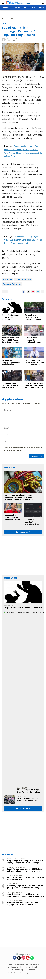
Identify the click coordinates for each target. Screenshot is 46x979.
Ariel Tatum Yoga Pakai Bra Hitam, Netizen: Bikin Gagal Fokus (25, 878)
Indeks (11, 964)
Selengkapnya (22, 532)
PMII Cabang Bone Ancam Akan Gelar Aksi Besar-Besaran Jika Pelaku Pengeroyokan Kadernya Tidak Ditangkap (34, 362)
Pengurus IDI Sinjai (23, 279)
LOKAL (4, 23)
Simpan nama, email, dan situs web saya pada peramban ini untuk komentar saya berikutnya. (22, 448)
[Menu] (3, 3)
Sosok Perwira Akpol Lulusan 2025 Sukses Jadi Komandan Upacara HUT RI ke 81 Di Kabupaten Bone (24, 870)
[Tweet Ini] (28, 291)
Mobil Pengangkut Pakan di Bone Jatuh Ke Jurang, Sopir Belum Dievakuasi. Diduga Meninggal (25, 887)
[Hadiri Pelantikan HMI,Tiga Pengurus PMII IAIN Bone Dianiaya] (12, 375)
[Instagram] (23, 958)
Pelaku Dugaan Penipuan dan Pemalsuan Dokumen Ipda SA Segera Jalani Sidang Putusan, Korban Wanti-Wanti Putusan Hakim (33, 340)
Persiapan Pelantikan (12, 284)
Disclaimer (30, 970)
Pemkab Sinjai (15, 39)
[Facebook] (15, 958)
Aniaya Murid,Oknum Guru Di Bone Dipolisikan (10, 317)
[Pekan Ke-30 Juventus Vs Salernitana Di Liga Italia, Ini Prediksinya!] (33, 510)
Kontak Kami (31, 964)
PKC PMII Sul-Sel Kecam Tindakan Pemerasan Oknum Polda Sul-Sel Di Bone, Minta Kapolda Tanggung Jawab (12, 517)
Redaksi (20, 964)
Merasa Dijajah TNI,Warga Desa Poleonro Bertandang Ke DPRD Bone (33, 317)
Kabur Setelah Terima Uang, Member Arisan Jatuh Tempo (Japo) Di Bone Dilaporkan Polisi (33, 385)
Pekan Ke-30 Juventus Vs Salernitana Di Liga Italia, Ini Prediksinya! (32, 522)
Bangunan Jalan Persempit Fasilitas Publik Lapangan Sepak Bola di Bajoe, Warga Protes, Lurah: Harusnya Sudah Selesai (25, 862)
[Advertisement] (23, 555)
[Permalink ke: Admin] (4, 39)
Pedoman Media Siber (17, 967)
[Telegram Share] (38, 291)
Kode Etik (33, 967)
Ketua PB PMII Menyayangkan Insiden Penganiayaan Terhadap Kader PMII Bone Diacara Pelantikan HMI (11, 362)
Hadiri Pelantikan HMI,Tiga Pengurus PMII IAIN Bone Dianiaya (10, 385)
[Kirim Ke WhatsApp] (42, 291)
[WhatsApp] (32, 958)
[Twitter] (19, 958)
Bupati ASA (7, 279)
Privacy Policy (17, 970)
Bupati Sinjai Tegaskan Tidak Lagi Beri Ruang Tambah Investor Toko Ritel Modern (25, 895)
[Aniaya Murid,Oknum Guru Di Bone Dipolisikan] (12, 307)
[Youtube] (28, 958)
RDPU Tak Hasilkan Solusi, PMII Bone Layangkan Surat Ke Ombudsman (22, 903)
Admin (8, 39)
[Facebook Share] (23, 291)
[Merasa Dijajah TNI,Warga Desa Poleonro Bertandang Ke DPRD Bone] (34, 307)
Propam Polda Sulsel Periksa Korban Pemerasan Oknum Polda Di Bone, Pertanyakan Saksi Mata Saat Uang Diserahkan (19, 497)
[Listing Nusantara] (18, 3)
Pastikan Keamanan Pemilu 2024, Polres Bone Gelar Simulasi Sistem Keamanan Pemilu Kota (10, 340)
